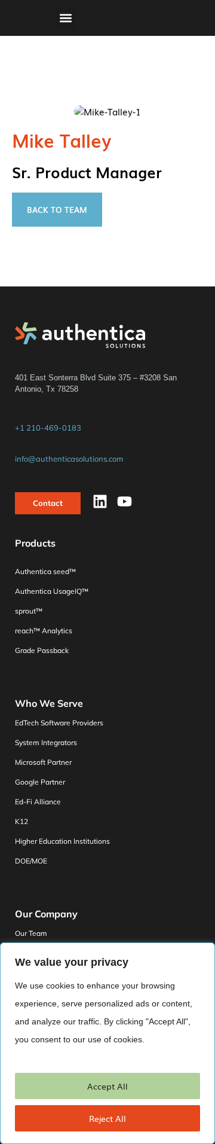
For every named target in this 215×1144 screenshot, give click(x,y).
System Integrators (46, 742)
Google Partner (40, 781)
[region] (107, 1043)
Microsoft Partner (43, 762)
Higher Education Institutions (62, 841)
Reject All (107, 1118)
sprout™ (28, 610)
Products (35, 543)
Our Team (31, 933)
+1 (48, 427)
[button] (66, 18)
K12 (21, 821)
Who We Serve (49, 703)
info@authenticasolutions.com (69, 458)
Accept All (107, 1086)
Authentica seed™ (45, 571)
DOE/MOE (31, 860)
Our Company (46, 913)
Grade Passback (42, 650)
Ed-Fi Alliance (38, 801)
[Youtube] (124, 501)
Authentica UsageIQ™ (51, 591)
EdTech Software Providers (59, 722)
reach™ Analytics (43, 630)
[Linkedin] (100, 501)
